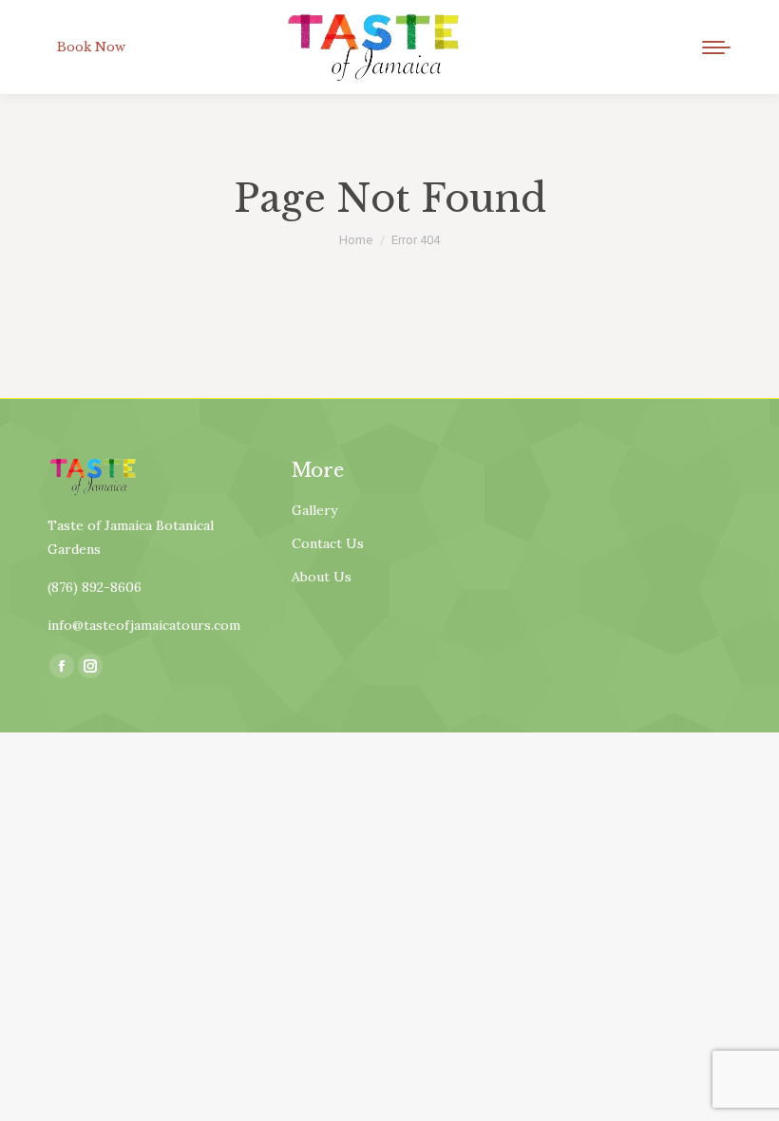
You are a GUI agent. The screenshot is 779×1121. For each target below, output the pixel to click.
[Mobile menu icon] (716, 47)
